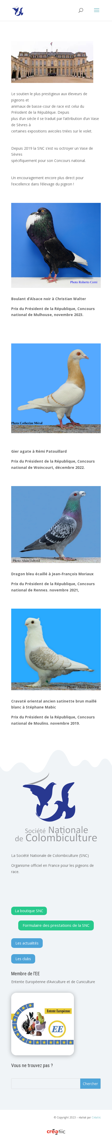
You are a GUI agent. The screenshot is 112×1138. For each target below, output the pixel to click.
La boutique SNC (29, 910)
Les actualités (27, 943)
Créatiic (96, 1117)
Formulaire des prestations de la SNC (56, 925)
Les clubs (23, 958)
